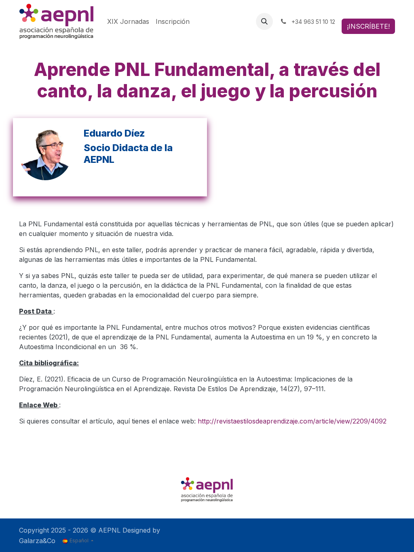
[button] (264, 21)
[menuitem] (128, 21)
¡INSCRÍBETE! (368, 26)
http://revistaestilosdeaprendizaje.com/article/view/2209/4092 (292, 421)
